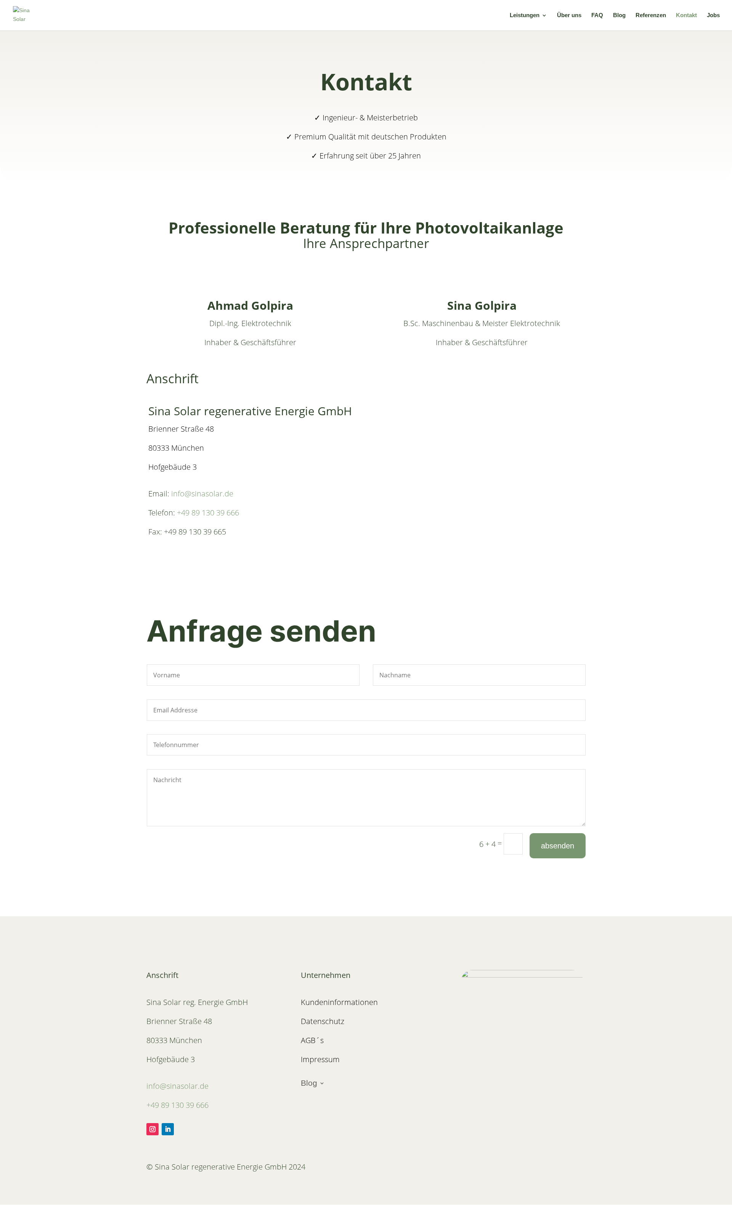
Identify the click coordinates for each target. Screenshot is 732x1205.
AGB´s (312, 1040)
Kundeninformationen (339, 1002)
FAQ (597, 15)
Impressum (320, 1059)
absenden (557, 846)
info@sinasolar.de (203, 493)
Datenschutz (322, 1021)
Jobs (713, 15)
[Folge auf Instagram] (152, 1129)
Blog (619, 15)
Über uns (569, 15)
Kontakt (686, 15)
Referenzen (651, 15)
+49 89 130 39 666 (209, 512)
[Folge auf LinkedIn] (168, 1129)
